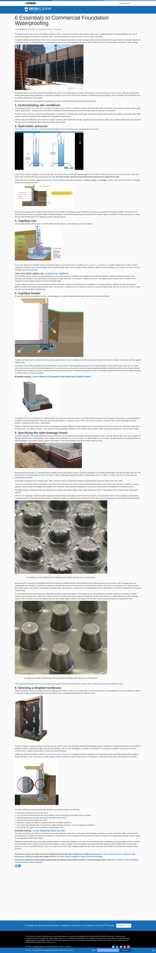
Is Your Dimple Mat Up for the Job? (49, 830)
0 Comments (57, 29)
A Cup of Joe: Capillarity (57, 273)
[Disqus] (78, 893)
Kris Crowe (47, 29)
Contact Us (123, 925)
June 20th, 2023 (34, 29)
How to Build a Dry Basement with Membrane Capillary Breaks (62, 376)
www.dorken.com (50, 942)
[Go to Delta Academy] (38, 11)
